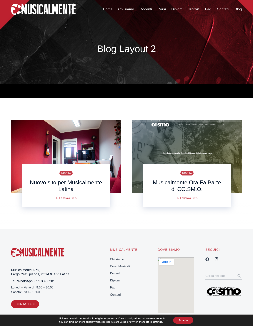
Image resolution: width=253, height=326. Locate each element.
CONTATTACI (25, 304)
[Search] (239, 276)
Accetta (183, 320)
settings (157, 322)
